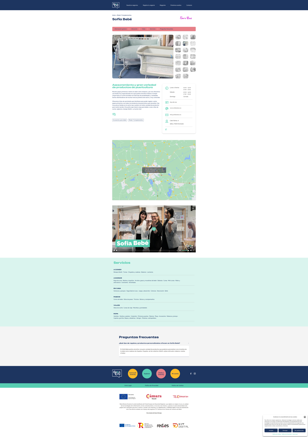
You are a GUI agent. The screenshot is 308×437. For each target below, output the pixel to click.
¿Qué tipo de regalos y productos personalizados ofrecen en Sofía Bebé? (149, 343)
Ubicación (134, 29)
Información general (121, 29)
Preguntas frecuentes (166, 29)
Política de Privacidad (287, 434)
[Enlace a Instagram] (195, 374)
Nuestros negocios (132, 5)
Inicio (114, 15)
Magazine (163, 5)
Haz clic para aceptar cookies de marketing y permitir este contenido (154, 170)
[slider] (145, 250)
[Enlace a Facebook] (191, 374)
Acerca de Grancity (132, 373)
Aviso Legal (295, 434)
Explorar (147, 374)
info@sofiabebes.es (175, 114)
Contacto (189, 5)
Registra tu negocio (149, 5)
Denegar (285, 430)
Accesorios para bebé (119, 120)
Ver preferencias (299, 430)
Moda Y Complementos (124, 15)
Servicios (153, 29)
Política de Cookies (277, 434)
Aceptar (271, 430)
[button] (305, 417)
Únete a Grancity (161, 373)
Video (143, 29)
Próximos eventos (176, 5)
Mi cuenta (175, 374)
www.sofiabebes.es (175, 108)
